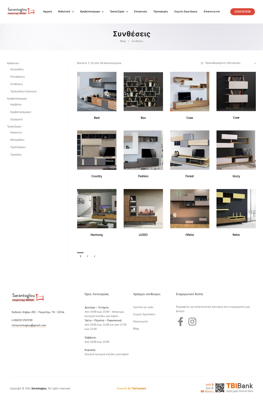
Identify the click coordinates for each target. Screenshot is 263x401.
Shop (123, 41)
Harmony (97, 235)
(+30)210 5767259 (22, 320)
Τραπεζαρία (117, 11)
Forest (190, 176)
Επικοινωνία (212, 11)
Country (96, 176)
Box (143, 118)
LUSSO (143, 235)
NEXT (94, 256)
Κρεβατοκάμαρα (90, 11)
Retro (236, 235)
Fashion (143, 176)
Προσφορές (161, 11)
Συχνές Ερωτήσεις (186, 11)
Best (97, 118)
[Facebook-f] (180, 321)
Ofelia (190, 235)
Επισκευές (140, 11)
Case (236, 117)
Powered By (131, 388)
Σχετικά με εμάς (143, 307)
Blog (136, 328)
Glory (236, 176)
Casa (189, 118)
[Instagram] (192, 321)
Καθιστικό (64, 11)
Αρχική (47, 11)
